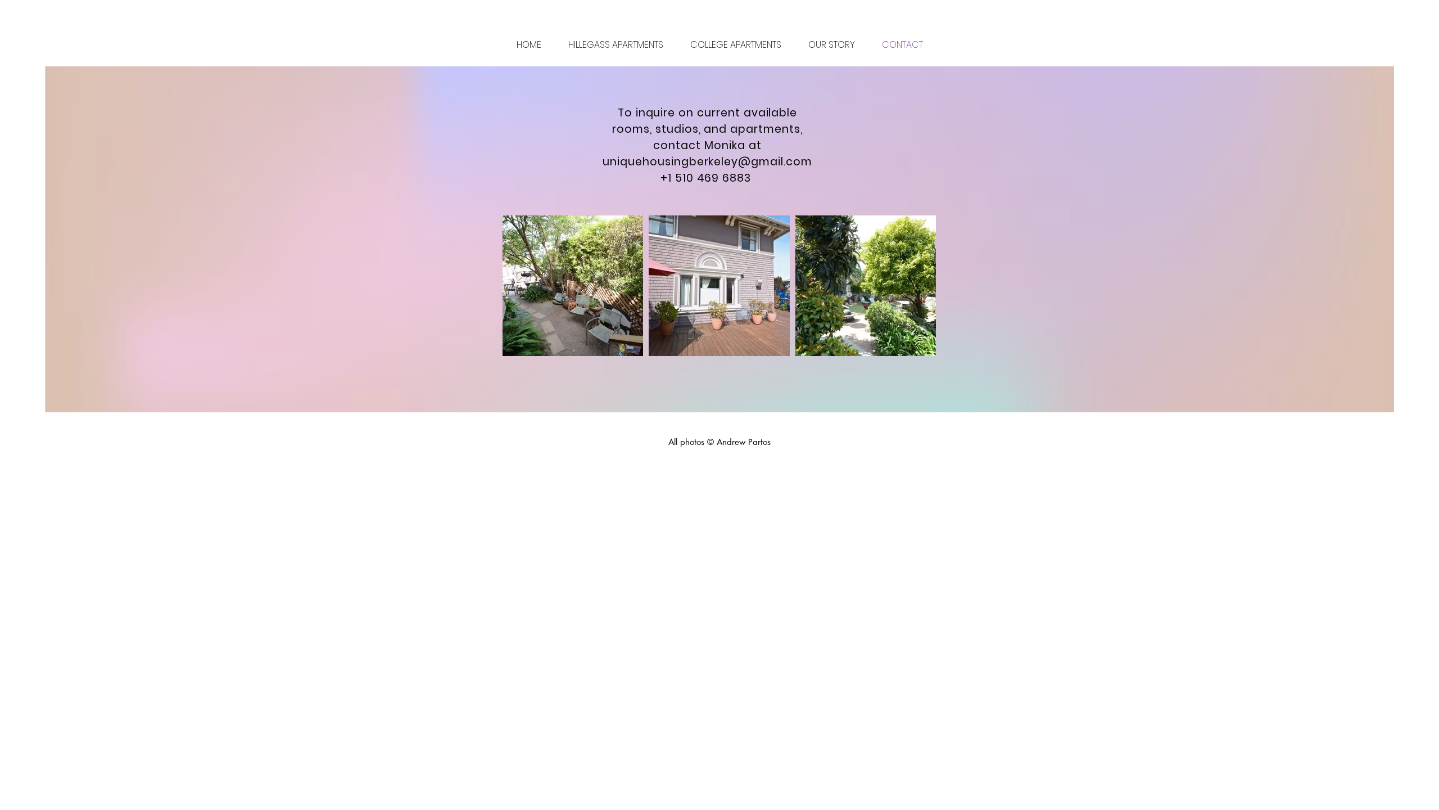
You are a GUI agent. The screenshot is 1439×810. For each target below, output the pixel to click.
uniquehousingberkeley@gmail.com (707, 161)
